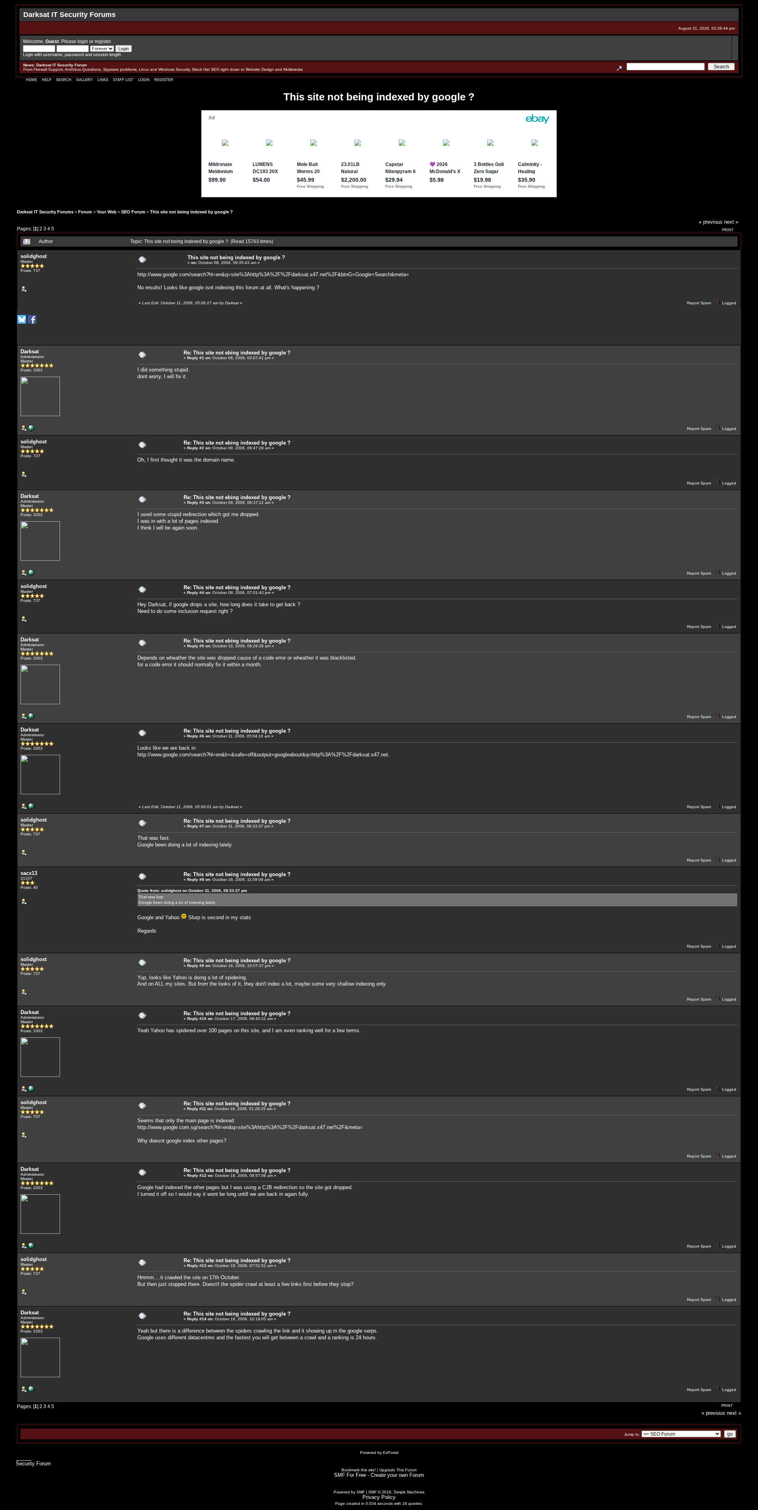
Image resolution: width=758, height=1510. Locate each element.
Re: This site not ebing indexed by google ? (237, 353)
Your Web (106, 211)
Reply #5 (195, 646)
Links (103, 80)
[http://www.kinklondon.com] (31, 430)
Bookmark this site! (358, 1470)
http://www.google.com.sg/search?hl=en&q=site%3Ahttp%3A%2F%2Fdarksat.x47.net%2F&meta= (250, 1127)
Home (31, 80)
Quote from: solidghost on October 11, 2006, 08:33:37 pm (192, 890)
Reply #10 (196, 1018)
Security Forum (33, 1464)
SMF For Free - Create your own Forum (379, 1475)
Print (728, 230)
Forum (85, 211)
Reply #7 (195, 826)
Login (144, 80)
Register (163, 80)
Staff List (123, 80)
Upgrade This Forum (398, 1470)
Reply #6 (195, 736)
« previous (710, 222)
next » (731, 222)
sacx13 (29, 873)
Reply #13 (196, 1265)
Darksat (30, 351)
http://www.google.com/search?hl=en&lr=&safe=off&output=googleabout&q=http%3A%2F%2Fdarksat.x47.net (262, 755)
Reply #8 (195, 879)
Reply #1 (195, 358)
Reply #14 (196, 1319)
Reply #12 (196, 1175)
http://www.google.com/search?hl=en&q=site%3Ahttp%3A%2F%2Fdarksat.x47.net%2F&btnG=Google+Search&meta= (273, 274)
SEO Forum (133, 211)
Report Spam (699, 303)
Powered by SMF (349, 1492)
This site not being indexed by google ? (191, 211)
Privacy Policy (379, 1497)
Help (46, 80)
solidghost (34, 256)
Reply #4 (195, 592)
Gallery (84, 80)
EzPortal (390, 1452)
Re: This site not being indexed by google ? (237, 731)
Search (63, 80)
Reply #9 (195, 965)
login (82, 41)
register (103, 41)
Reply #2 (195, 448)
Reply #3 (195, 502)
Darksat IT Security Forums (45, 211)
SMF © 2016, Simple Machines (396, 1492)
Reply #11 (196, 1109)
